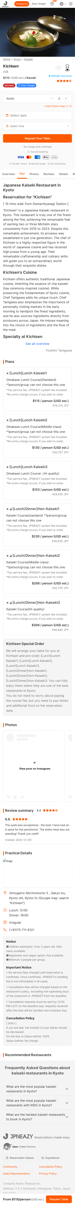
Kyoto (17, 59)
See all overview (37, 344)
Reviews (48, 174)
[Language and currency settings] (63, 4)
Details (63, 174)
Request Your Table (37, 138)
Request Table (59, 1199)
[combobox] (37, 126)
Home (6, 59)
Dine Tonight (39, 3)
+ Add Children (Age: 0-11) (57, 106)
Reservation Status (22, 1157)
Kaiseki (28, 59)
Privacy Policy (48, 1173)
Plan (22, 173)
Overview (8, 174)
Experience (52, 1157)
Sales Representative (16, 1173)
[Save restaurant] (58, 68)
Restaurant (22, 3)
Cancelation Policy (50, 1166)
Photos (34, 174)
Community (10, 1166)
